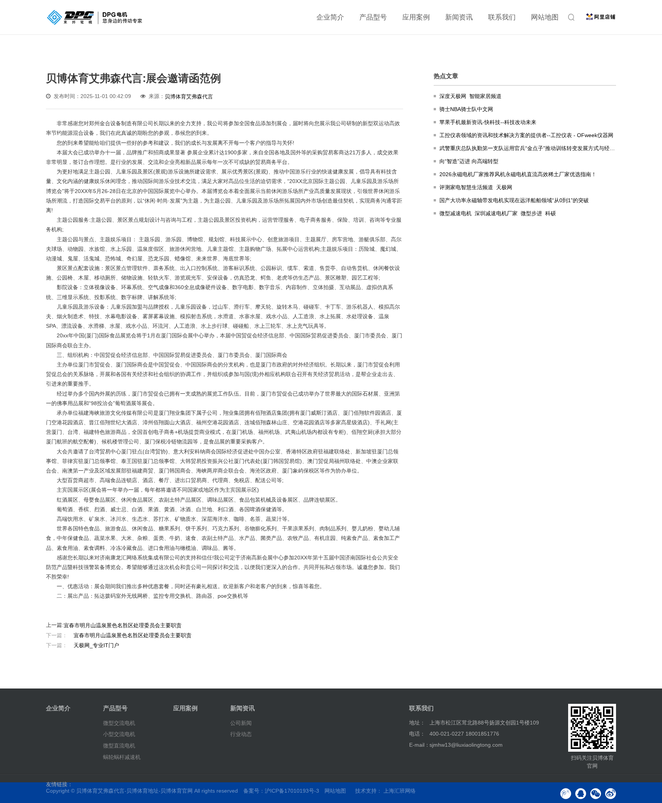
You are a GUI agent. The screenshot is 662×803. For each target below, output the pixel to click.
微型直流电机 (119, 745)
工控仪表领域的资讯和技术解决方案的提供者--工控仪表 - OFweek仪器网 (526, 135)
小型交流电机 (119, 734)
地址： (417, 723)
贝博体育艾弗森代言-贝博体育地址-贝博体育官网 (134, 791)
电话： (417, 734)
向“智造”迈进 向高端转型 (468, 161)
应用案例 (416, 17)
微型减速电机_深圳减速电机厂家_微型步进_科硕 (497, 213)
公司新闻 (241, 723)
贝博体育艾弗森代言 (189, 96)
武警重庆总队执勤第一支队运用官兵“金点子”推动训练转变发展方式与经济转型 (527, 148)
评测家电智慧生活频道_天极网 (475, 187)
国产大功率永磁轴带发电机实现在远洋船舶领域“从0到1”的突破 (514, 200)
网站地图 (545, 17)
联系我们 (502, 17)
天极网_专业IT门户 (82, 645)
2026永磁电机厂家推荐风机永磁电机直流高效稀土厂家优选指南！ (517, 174)
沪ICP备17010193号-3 (292, 791)
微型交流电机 (119, 723)
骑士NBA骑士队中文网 (466, 109)
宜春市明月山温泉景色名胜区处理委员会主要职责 (123, 625)
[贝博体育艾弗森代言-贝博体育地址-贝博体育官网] (94, 17)
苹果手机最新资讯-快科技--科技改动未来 (487, 122)
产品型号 (373, 17)
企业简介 (330, 17)
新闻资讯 (459, 17)
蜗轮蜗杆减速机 (122, 757)
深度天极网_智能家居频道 (470, 96)
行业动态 (241, 734)
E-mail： (419, 745)
